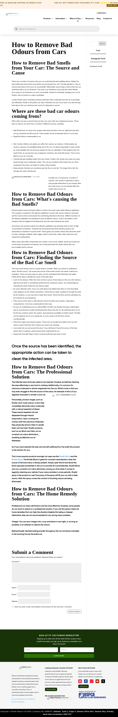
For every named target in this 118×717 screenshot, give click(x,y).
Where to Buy (75, 18)
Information (60, 18)
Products (47, 18)
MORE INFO (112, 5)
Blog (98, 18)
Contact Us (107, 18)
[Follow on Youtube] (97, 681)
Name (14, 588)
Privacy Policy (16, 699)
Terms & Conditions (28, 699)
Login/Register (101, 13)
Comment (16, 562)
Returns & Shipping (18, 702)
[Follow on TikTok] (91, 681)
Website (15, 601)
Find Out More (51, 689)
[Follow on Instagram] (80, 681)
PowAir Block (64, 456)
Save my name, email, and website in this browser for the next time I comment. (43, 607)
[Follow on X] (103, 681)
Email (14, 594)
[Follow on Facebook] (86, 681)
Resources (90, 18)
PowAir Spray (17, 459)
